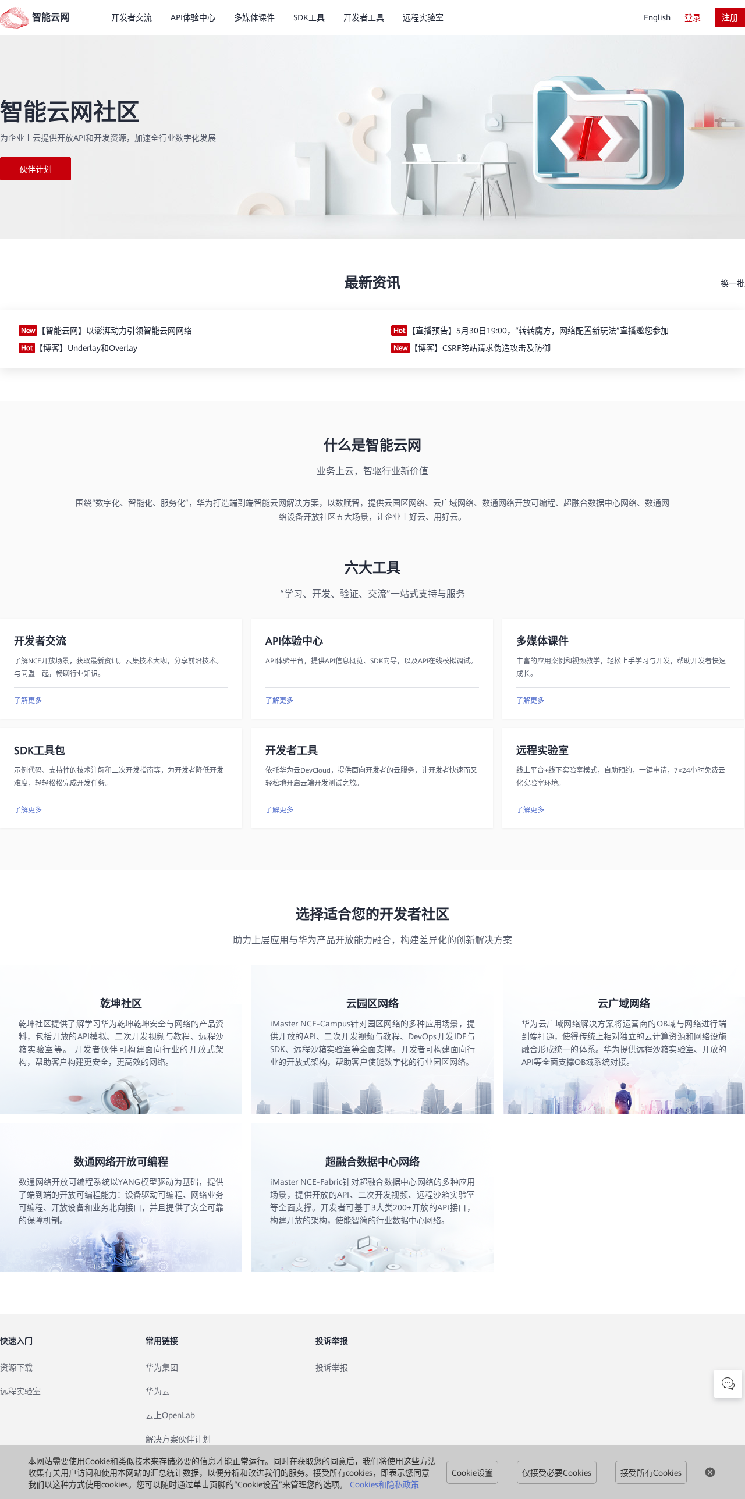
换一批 (733, 283)
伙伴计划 (35, 169)
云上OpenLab (170, 1415)
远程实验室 (20, 1391)
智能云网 (50, 17)
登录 (692, 17)
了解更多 (28, 701)
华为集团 (162, 1367)
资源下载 (16, 1367)
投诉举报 (331, 1367)
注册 (730, 17)
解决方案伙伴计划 (178, 1439)
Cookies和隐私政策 (384, 1484)
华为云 (158, 1391)
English (657, 17)
